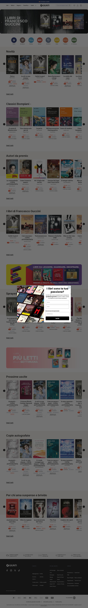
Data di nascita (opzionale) (52, 311)
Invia (57, 318)
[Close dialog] (69, 287)
